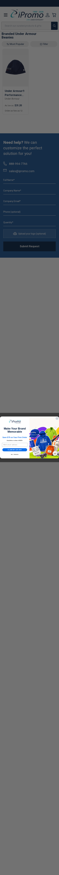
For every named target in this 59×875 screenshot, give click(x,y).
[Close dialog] (57, 418)
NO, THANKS (15, 454)
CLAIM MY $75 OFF (15, 449)
